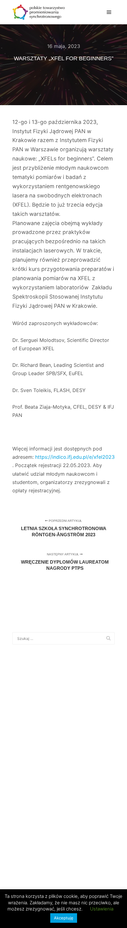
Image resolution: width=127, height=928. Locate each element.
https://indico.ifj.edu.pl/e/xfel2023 (75, 457)
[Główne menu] (109, 12)
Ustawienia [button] (101, 909)
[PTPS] (38, 12)
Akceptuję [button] (63, 917)
